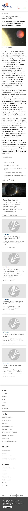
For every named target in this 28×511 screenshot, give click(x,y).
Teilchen (4, 393)
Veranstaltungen (6, 420)
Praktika (4, 483)
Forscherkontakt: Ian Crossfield (11, 165)
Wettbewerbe (5, 438)
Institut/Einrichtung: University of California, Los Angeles (15, 169)
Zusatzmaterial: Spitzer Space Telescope (13, 172)
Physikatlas (5, 423)
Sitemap (9, 495)
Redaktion (5, 471)
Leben (4, 399)
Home (3, 495)
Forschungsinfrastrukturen (9, 441)
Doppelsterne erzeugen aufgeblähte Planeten (11, 237)
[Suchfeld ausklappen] (25, 1)
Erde (3, 405)
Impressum (20, 495)
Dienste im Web (6, 477)
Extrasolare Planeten (10, 200)
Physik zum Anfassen (7, 435)
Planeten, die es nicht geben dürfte (13, 303)
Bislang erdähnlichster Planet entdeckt (13, 335)
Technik (4, 402)
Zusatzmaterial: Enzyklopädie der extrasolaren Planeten (15, 176)
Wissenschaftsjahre (7, 429)
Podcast (4, 453)
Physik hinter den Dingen (8, 459)
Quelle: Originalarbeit (9, 162)
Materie (4, 396)
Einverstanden (7, 507)
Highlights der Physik (7, 426)
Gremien (4, 474)
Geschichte (5, 486)
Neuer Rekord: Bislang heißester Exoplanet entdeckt (13, 270)
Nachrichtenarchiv (7, 456)
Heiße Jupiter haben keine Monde (12, 366)
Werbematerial (6, 480)
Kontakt (14, 495)
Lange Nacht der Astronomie (9, 432)
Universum (5, 13)
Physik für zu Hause (7, 417)
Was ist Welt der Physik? (8, 468)
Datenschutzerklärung (16, 505)
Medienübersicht (6, 450)
